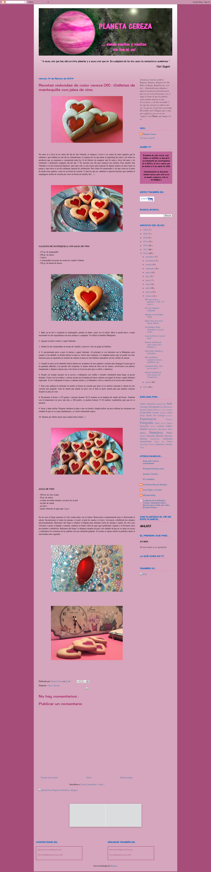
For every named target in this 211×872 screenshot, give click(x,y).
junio (148, 280)
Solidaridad (167, 438)
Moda (170, 429)
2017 (145, 241)
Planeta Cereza (149, 134)
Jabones (153, 426)
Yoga (142, 447)
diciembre (150, 256)
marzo (148, 292)
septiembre (150, 268)
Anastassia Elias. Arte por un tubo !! (154, 367)
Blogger (114, 865)
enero (148, 382)
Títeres (152, 444)
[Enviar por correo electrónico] (78, 681)
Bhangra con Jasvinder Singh (154, 315)
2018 (145, 237)
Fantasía (169, 419)
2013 (145, 387)
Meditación (153, 429)
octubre (149, 264)
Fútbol (158, 423)
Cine (155, 409)
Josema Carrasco (150, 473)
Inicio (89, 777)
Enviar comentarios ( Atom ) (92, 784)
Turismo (168, 444)
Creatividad (146, 412)
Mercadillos (163, 429)
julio (148, 276)
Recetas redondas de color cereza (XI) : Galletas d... (153, 344)
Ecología (162, 415)
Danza (169, 412)
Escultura (169, 415)
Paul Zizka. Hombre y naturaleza (154, 352)
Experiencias (153, 418)
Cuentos (163, 412)
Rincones (168, 435)
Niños (169, 432)
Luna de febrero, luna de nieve (155, 337)
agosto (148, 272)
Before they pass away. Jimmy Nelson (154, 322)
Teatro (169, 441)
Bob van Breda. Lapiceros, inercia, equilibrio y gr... (153, 359)
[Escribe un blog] (81, 681)
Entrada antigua (126, 777)
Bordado (143, 410)
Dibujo (143, 415)
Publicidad (151, 435)
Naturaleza (158, 432)
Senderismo (157, 439)
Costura (169, 410)
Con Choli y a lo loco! (152, 489)
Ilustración (145, 426)
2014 (145, 253)
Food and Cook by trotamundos (151, 462)
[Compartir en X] (84, 681)
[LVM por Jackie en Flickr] (143, 574)
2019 (145, 233)
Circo (160, 410)
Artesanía (144, 406)
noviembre (150, 260)
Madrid (144, 429)
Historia (164, 423)
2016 (145, 245)
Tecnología (144, 444)
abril (148, 288)
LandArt (161, 426)
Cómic (164, 410)
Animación (151, 403)
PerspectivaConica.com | (153, 468)
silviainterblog (149, 495)
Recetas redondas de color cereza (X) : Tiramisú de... (153, 375)
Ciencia (150, 409)
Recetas (57, 685)
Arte (169, 403)
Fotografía (147, 422)
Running (145, 438)
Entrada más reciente (49, 777)
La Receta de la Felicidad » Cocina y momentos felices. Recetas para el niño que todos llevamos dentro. (156, 504)
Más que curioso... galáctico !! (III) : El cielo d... (154, 302)
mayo (148, 284)
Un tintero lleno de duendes (155, 484)
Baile (162, 407)
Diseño (149, 415)
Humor (169, 423)
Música (144, 432)
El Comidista (148, 479)
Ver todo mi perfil (147, 138)
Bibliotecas (168, 407)
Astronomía (154, 406)
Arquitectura (161, 404)
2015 (145, 249)
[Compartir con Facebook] (88, 681)
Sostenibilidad (147, 441)
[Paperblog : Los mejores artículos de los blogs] (147, 200)
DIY (155, 415)
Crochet (156, 412)
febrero (149, 296)
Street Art (160, 441)
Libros (169, 426)
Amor (50, 685)
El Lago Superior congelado (152, 309)
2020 (145, 229)
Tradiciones (160, 444)
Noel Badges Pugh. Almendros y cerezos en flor (154, 329)
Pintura (143, 436)
